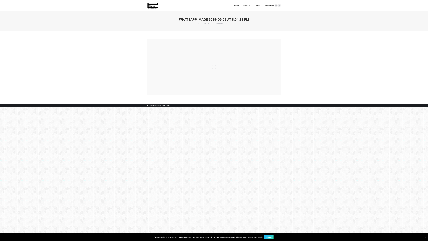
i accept (269, 237)
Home (200, 24)
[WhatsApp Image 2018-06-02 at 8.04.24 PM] (214, 67)
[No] (425, 237)
